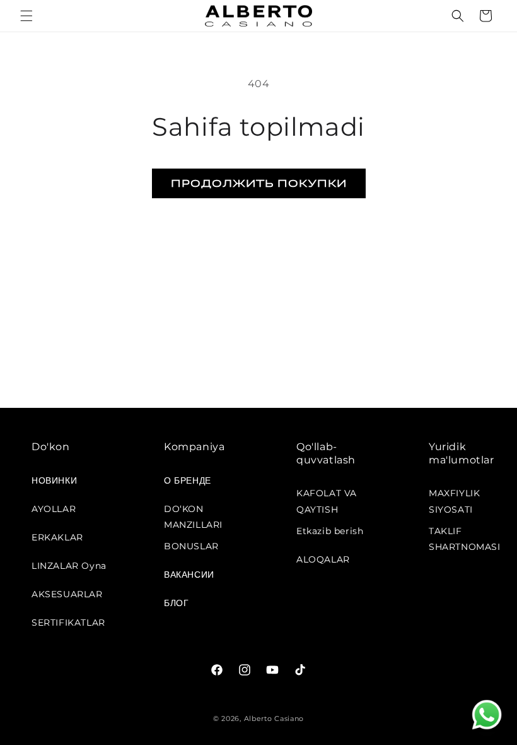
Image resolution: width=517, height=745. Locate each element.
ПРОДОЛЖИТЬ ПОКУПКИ (259, 183)
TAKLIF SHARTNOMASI (465, 535)
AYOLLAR (54, 509)
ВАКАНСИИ (189, 574)
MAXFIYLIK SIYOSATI (454, 497)
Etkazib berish (329, 531)
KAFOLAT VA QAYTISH (326, 497)
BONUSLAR (191, 546)
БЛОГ (176, 603)
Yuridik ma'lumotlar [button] (461, 453)
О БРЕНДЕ (187, 480)
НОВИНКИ (54, 480)
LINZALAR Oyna (69, 565)
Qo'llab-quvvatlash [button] (326, 453)
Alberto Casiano (274, 718)
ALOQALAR (323, 559)
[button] (26, 16)
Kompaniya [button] (194, 447)
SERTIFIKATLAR (68, 622)
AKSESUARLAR (67, 594)
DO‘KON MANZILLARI (193, 513)
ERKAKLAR (57, 537)
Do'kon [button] (51, 447)
